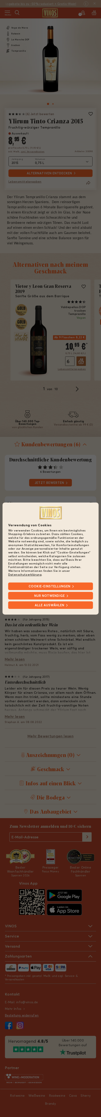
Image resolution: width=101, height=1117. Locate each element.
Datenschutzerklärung (25, 574)
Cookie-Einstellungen (49, 586)
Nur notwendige (49, 596)
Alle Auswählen (49, 605)
